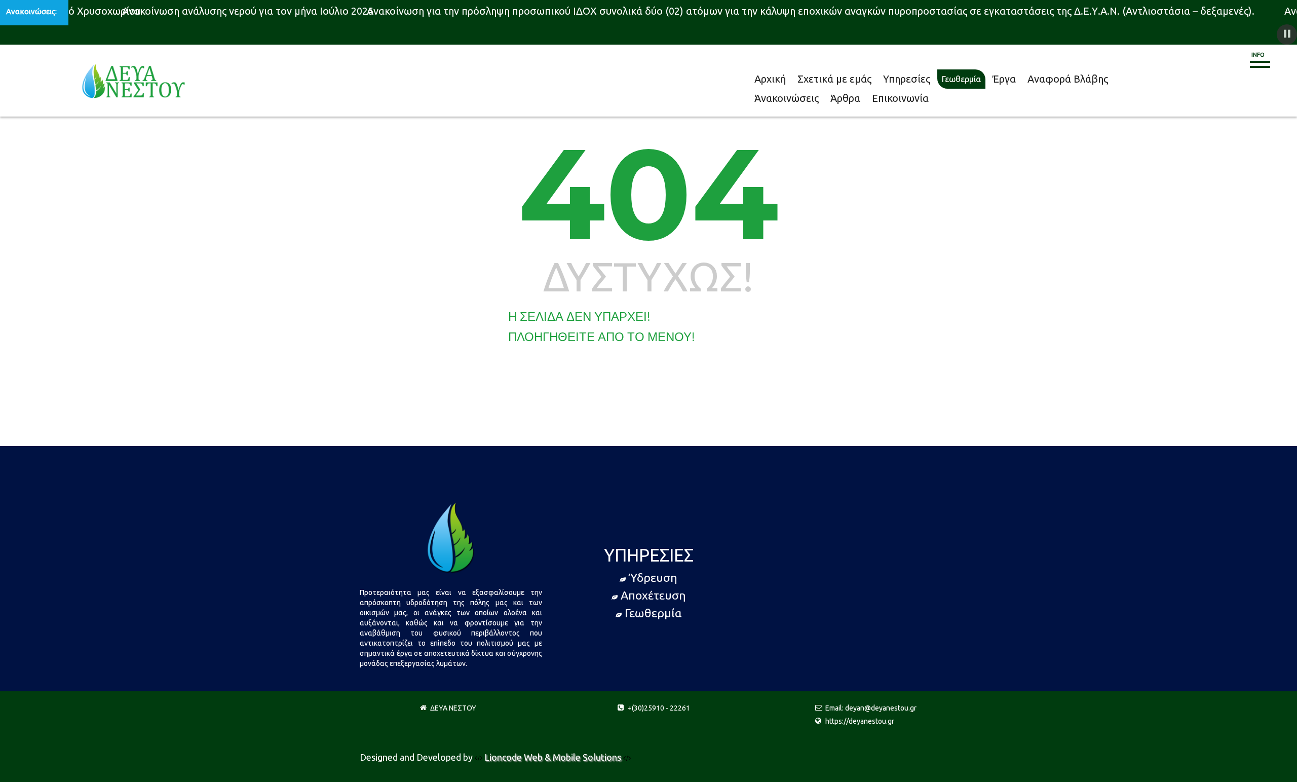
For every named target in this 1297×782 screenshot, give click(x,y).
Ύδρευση (653, 577)
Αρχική (765, 79)
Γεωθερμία (914, 79)
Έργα (951, 79)
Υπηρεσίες (868, 79)
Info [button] (1258, 55)
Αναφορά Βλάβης (999, 79)
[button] (1287, 34)
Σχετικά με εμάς (814, 79)
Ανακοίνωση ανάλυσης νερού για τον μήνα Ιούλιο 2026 (240, 11)
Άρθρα (1107, 79)
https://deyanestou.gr (859, 721)
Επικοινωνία (1149, 79)
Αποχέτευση (653, 595)
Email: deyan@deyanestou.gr (871, 708)
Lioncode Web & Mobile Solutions (553, 757)
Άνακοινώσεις (1062, 79)
